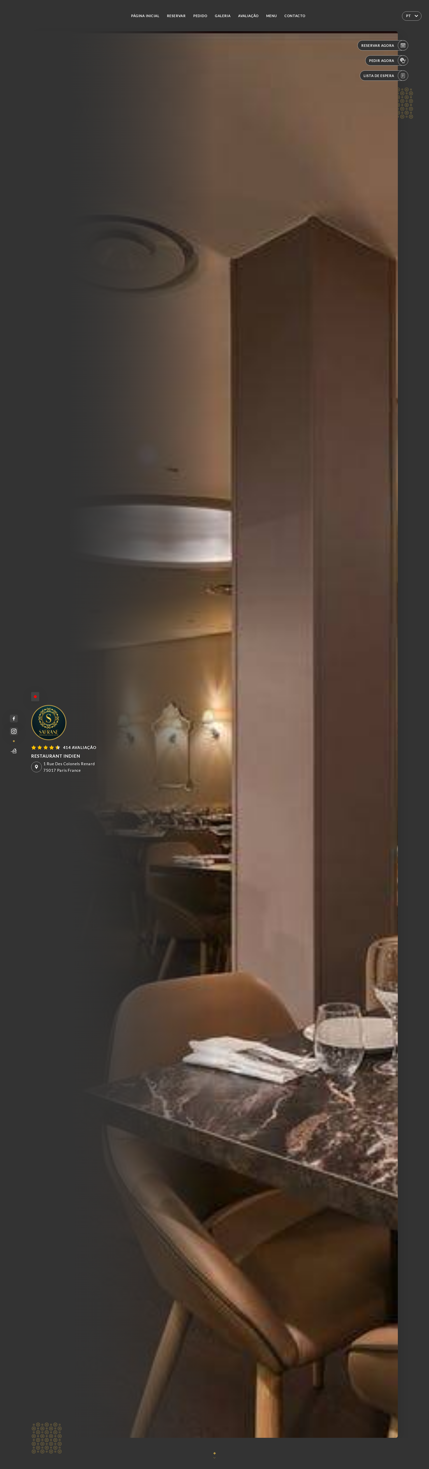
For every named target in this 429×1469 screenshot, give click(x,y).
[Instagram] (14, 731)
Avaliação (248, 16)
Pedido (200, 16)
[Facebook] (14, 719)
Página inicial (145, 16)
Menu (271, 16)
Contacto (294, 16)
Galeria (223, 16)
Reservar (176, 16)
